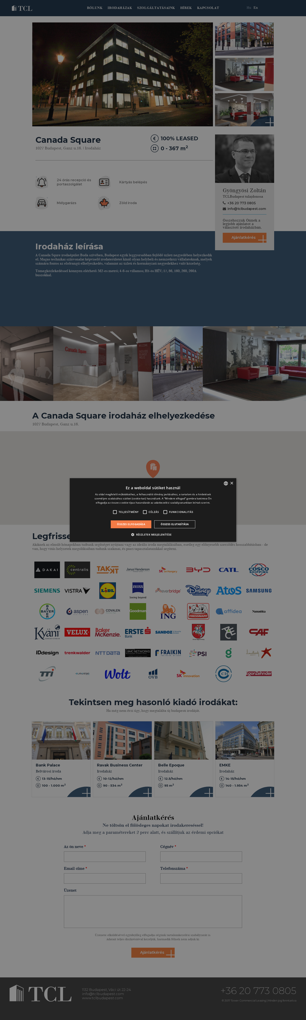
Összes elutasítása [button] (175, 524)
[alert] (153, 510)
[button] (153, 534)
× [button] (231, 483)
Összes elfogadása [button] (131, 524)
